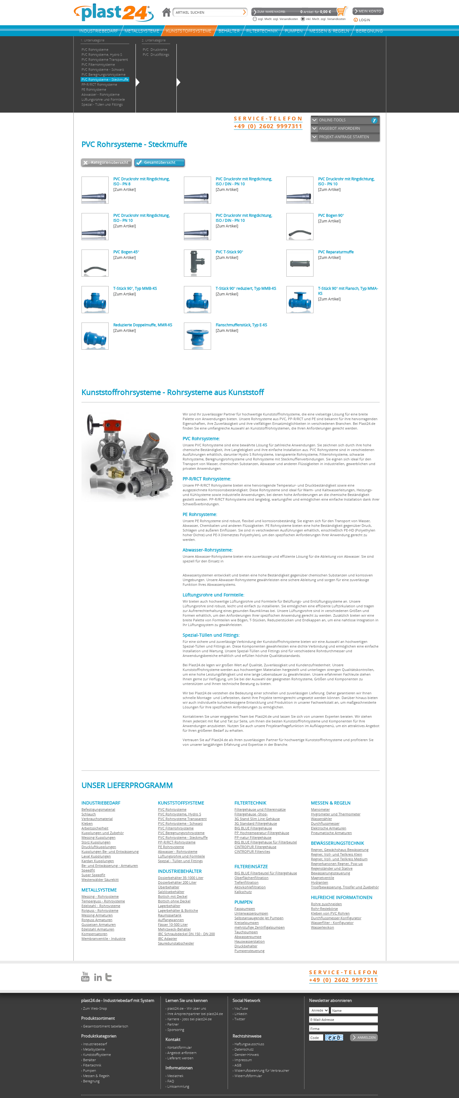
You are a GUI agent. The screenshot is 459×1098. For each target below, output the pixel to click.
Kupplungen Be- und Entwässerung (110, 851)
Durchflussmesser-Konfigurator (336, 918)
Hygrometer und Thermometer (335, 814)
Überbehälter (168, 887)
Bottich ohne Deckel (174, 901)
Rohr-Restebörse (324, 908)
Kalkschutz (243, 891)
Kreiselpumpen (246, 922)
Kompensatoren (94, 933)
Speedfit (88, 870)
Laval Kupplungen (96, 856)
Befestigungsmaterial (98, 809)
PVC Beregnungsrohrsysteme (181, 832)
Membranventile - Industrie (103, 938)
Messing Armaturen (97, 915)
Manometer (320, 809)
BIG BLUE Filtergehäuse (253, 828)
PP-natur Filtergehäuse (252, 837)
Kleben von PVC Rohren (330, 913)
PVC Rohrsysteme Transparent (182, 818)
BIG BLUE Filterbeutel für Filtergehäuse (265, 873)
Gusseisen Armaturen (98, 924)
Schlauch (88, 814)
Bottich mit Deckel (172, 896)
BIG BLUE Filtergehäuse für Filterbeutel (265, 842)
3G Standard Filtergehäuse (255, 823)
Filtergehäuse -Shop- (251, 814)
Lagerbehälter (169, 905)
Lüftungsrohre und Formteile (181, 856)
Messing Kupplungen (98, 837)
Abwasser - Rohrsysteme (177, 851)
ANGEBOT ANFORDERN (339, 128)
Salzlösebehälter (171, 891)
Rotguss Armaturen (96, 919)
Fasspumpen (244, 908)
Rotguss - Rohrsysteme (99, 910)
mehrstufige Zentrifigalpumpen (259, 927)
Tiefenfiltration (246, 882)
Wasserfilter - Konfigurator (332, 922)
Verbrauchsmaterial (97, 818)
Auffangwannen (171, 919)
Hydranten (319, 882)
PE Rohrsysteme (171, 846)
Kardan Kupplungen (97, 860)
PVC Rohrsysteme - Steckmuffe (183, 837)
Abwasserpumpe (247, 936)
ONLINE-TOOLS (332, 120)
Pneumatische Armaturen (331, 832)
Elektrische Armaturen (328, 828)
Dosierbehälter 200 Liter (177, 882)
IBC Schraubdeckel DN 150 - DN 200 (186, 933)
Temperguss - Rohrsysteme (103, 901)
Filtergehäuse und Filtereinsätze (260, 809)
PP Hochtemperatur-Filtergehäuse (261, 832)
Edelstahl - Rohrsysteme (100, 905)
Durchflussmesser (325, 823)
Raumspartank (169, 915)
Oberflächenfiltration (251, 877)
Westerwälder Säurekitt (100, 879)
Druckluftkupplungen (98, 846)
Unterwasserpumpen (251, 913)
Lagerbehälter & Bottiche (178, 910)
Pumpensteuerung (249, 950)
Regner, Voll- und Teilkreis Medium (339, 859)
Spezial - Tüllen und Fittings (180, 860)
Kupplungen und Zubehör (102, 832)
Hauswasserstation (249, 941)
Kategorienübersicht (109, 162)
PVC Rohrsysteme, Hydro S (179, 814)
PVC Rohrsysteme (172, 809)
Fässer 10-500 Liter (173, 924)
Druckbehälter (245, 946)
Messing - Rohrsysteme (100, 896)
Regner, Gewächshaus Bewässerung (339, 849)
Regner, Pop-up (350, 863)
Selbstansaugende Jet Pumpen (259, 918)
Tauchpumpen (246, 932)
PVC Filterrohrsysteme (176, 828)
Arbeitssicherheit (94, 828)
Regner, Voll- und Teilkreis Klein (336, 854)
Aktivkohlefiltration (250, 887)
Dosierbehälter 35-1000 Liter (180, 877)
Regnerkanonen (324, 863)
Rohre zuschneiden (326, 903)
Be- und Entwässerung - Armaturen (109, 865)
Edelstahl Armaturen (97, 929)
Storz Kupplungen (96, 842)
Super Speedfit (93, 874)
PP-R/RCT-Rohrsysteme (176, 842)
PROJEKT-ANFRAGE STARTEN (344, 136)
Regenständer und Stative (332, 868)
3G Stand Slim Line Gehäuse (257, 818)
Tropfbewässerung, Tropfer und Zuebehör (345, 887)
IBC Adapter (167, 938)
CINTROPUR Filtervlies (252, 851)
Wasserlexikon (322, 927)
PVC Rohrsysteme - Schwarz (180, 823)
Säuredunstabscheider (176, 943)
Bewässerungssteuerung (330, 873)
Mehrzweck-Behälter (174, 929)
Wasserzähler (321, 818)
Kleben (87, 823)
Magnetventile (322, 877)
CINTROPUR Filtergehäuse (255, 846)
